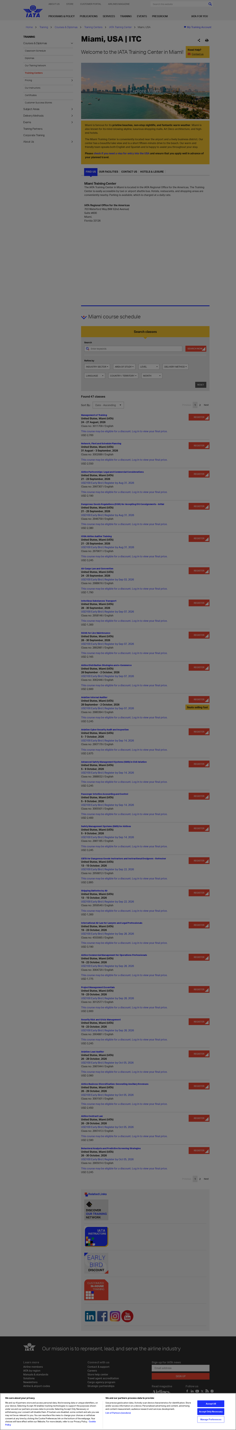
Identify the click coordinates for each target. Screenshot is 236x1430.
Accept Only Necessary (211, 1411)
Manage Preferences (210, 1419)
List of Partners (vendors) (118, 1413)
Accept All (211, 1403)
